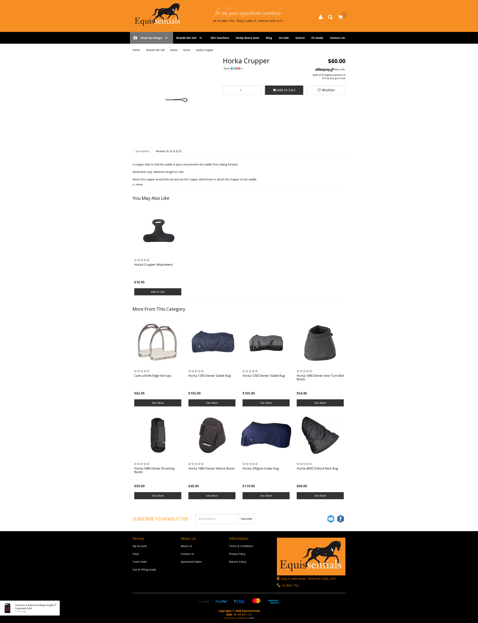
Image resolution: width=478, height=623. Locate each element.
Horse (186, 50)
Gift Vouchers (220, 38)
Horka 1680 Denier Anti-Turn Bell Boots (320, 377)
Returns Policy (237, 561)
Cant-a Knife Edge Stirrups (152, 376)
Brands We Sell (186, 38)
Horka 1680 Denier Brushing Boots (154, 470)
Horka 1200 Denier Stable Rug (209, 376)
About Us (186, 546)
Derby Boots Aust (247, 38)
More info (339, 69)
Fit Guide (317, 38)
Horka (173, 50)
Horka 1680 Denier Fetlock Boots (211, 468)
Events (300, 38)
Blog (269, 38)
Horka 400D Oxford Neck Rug (317, 468)
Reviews (161, 151)
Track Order (140, 561)
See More (158, 403)
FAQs (136, 554)
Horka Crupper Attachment (153, 264)
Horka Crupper (204, 50)
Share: (227, 68)
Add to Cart (285, 90)
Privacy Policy (237, 554)
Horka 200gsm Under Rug (261, 468)
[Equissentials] (158, 14)
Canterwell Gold (23, 608)
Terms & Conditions (241, 546)
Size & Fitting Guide (144, 569)
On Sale (284, 38)
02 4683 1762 (290, 585)
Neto (252, 617)
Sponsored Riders (191, 561)
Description (142, 151)
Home (136, 50)
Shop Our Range (151, 38)
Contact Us (337, 38)
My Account (140, 546)
